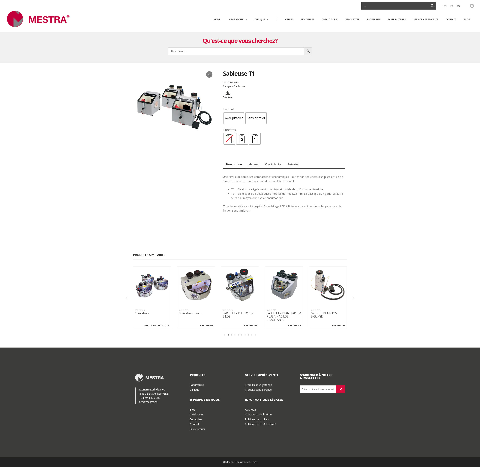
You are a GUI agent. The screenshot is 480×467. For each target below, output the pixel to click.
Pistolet (228, 109)
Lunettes (229, 130)
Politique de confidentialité (260, 424)
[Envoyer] (340, 389)
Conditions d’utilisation (258, 414)
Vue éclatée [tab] (273, 164)
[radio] (234, 118)
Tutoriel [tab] (292, 164)
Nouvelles (307, 19)
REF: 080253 (250, 325)
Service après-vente (425, 19)
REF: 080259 (206, 325)
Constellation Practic (190, 313)
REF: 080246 (294, 325)
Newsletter (352, 19)
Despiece (227, 97)
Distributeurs (397, 19)
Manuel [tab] (253, 164)
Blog (467, 19)
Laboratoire (236, 19)
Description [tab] (234, 164)
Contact (451, 19)
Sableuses (239, 86)
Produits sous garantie (258, 385)
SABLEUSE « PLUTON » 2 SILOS (238, 315)
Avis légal (250, 409)
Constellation (142, 313)
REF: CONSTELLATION (156, 325)
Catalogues (330, 19)
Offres (289, 19)
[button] (126, 298)
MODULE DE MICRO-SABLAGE (324, 315)
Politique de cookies (257, 419)
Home (217, 19)
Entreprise (374, 19)
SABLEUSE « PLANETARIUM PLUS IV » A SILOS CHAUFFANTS (284, 317)
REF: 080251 (338, 325)
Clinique (260, 19)
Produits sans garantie (258, 389)
